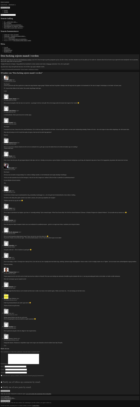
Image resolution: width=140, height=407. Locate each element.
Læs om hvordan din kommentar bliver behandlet (38, 393)
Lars (10, 190)
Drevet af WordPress (6, 399)
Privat (13, 69)
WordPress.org (7, 51)
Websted (3, 372)
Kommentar (4, 363)
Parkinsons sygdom (26, 59)
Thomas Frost (12, 272)
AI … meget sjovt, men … (11, 22)
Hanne (10, 156)
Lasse (10, 79)
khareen (11, 286)
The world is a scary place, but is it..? (13, 27)
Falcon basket (24, 69)
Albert (10, 208)
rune (10, 257)
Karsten (11, 220)
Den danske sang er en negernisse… (13, 25)
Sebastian (11, 245)
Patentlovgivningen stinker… (18, 36)
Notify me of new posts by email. (17, 387)
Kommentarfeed (8, 50)
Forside (6, 10)
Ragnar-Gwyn (13, 142)
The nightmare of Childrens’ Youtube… (14, 26)
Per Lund (11, 167)
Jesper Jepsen (12, 98)
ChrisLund (6, 34)
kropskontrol (12, 37)
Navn (2, 366)
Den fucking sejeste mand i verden (22, 40)
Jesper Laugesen (5, 2)
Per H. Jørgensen (13, 232)
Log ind (6, 47)
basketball (17, 69)
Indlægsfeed (7, 48)
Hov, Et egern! (7, 23)
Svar (5, 93)
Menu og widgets (5, 7)
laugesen (10, 69)
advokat (11, 326)
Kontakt (6, 12)
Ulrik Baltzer (12, 110)
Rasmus (11, 122)
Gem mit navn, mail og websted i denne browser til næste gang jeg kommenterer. (23, 375)
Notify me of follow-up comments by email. (22, 382)
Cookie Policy (35, 405)
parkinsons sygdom (33, 69)
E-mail (3, 369)
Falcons (49, 64)
